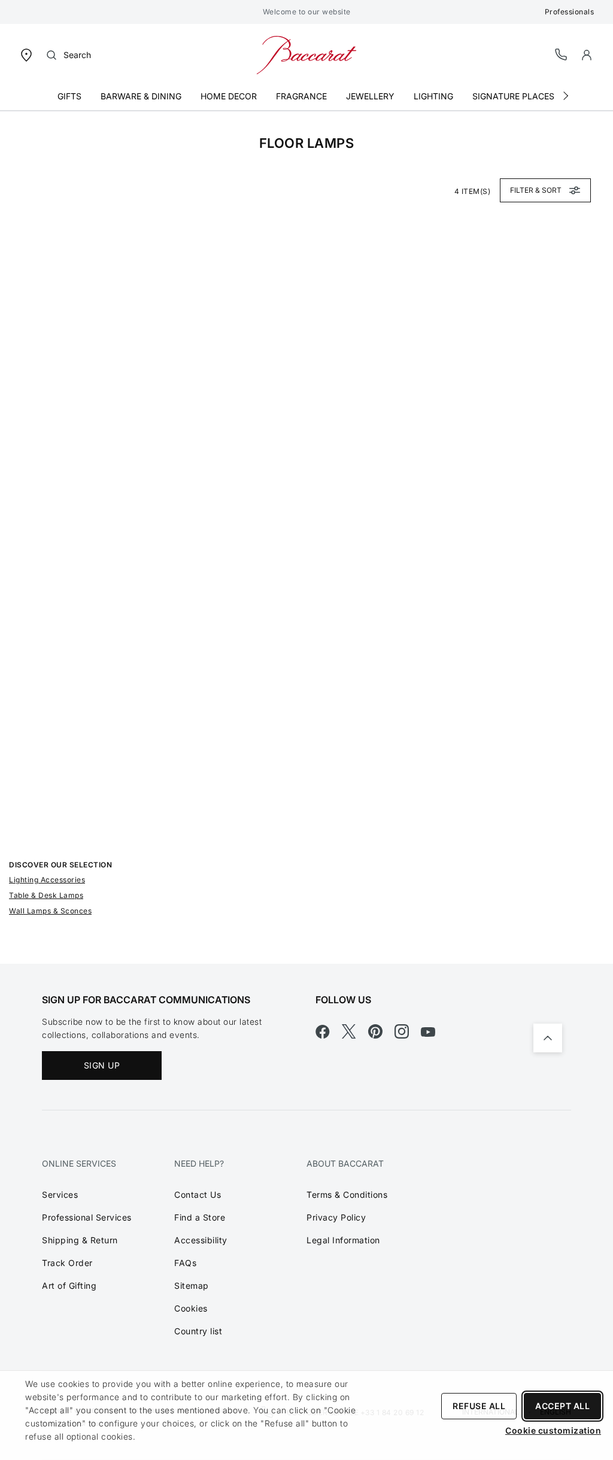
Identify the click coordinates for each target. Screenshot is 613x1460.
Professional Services (87, 1217)
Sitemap (191, 1285)
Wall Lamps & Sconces (50, 910)
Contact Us (197, 1194)
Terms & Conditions (346, 1194)
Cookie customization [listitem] (553, 1430)
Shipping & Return (80, 1240)
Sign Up (102, 1065)
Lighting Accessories (47, 879)
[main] (306, 537)
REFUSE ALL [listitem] (479, 1406)
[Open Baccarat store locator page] (26, 54)
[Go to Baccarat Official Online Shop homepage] (306, 54)
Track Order (67, 1263)
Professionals (569, 11)
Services (60, 1194)
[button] (586, 55)
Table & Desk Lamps (46, 895)
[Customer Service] (561, 54)
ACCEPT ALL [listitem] (562, 1406)
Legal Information (343, 1240)
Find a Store (199, 1217)
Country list (198, 1331)
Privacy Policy (336, 1217)
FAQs (185, 1263)
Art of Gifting (69, 1285)
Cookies (191, 1308)
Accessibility (200, 1240)
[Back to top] (547, 1038)
